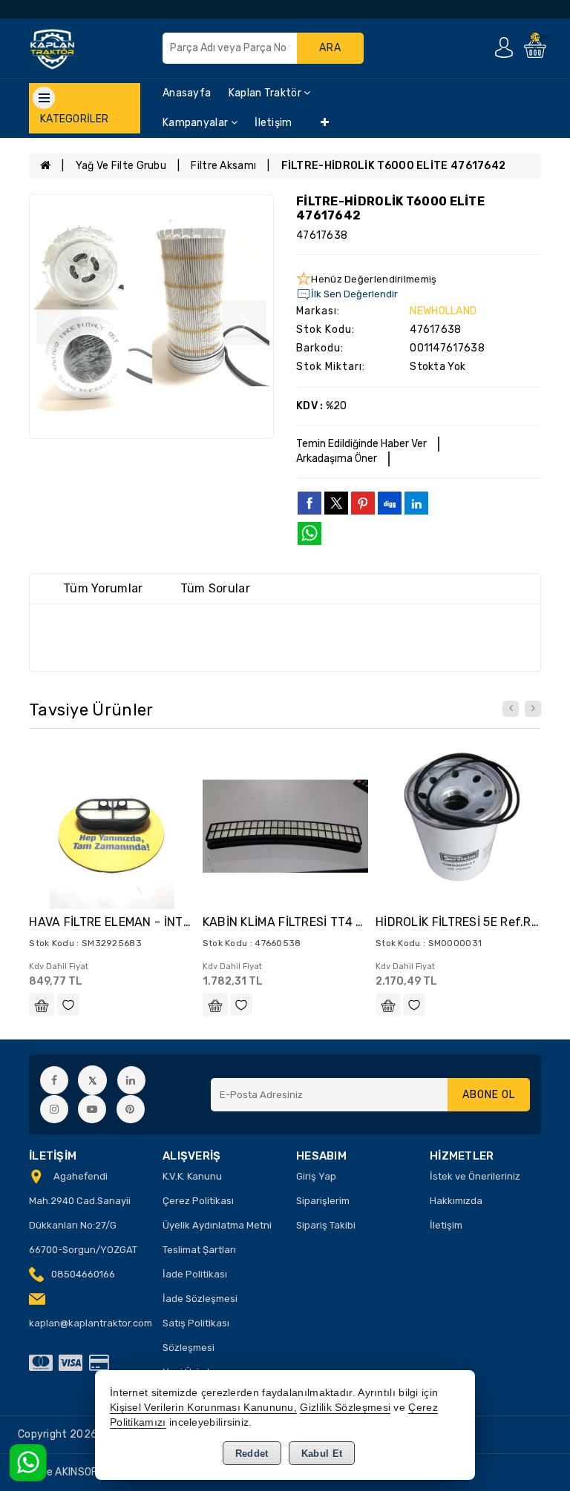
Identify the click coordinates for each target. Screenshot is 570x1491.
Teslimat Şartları (199, 1249)
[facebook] (309, 503)
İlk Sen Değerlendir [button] (354, 294)
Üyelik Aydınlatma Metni (217, 1225)
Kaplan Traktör (266, 93)
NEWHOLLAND (443, 311)
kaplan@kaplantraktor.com (90, 1323)
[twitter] (336, 503)
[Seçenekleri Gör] (41, 1005)
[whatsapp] (309, 533)
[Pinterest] (131, 1109)
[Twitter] (92, 1079)
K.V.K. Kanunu (192, 1176)
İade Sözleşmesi (200, 1298)
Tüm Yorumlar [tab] (103, 588)
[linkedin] (416, 503)
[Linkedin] (131, 1080)
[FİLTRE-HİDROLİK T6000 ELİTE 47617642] (151, 316)
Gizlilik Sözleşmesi (345, 1407)
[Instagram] (54, 1109)
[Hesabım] (504, 47)
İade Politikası (195, 1274)
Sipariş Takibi (326, 1225)
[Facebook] (54, 1080)
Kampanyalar (197, 122)
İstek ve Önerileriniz (475, 1176)
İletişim (273, 122)
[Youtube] (92, 1109)
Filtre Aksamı (223, 165)
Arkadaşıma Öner (336, 458)
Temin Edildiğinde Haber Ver (361, 443)
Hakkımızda (456, 1200)
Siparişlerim (323, 1200)
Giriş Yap (316, 1176)
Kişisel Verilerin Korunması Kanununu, (203, 1407)
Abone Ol (488, 1094)
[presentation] (510, 709)
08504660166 (83, 1274)
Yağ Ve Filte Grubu (121, 165)
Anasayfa (187, 93)
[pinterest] (363, 503)
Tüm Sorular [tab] (215, 588)
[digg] (390, 503)
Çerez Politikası (198, 1200)
